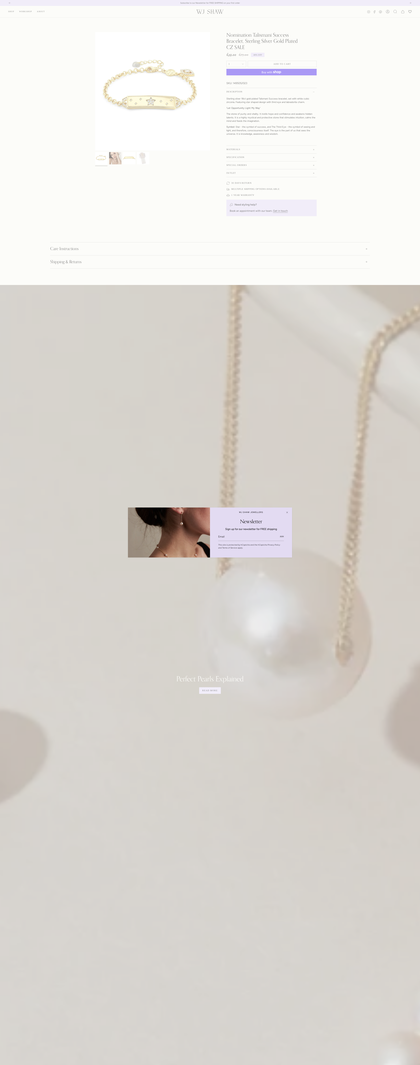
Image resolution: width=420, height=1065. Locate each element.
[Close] (287, 512)
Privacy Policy (274, 545)
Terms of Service (229, 548)
